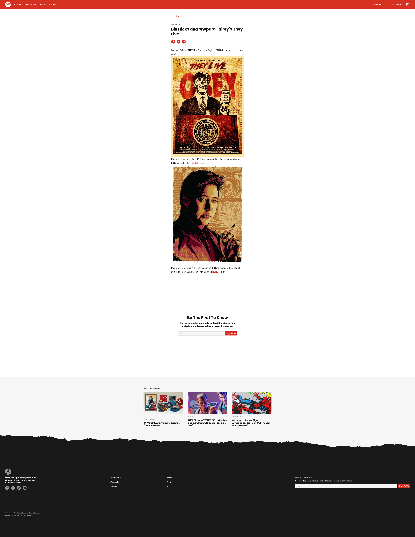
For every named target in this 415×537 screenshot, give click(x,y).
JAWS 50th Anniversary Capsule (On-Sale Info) (162, 424)
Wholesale (114, 482)
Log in (386, 4)
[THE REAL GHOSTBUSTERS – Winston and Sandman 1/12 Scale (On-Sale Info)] (207, 403)
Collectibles (30, 4)
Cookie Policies (34, 513)
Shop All (17, 4)
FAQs (169, 477)
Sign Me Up (231, 333)
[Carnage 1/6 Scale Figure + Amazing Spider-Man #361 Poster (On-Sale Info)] (251, 403)
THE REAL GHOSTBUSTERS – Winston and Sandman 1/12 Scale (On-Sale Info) (207, 423)
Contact (170, 482)
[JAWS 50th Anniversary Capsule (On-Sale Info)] (163, 403)
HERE (194, 162)
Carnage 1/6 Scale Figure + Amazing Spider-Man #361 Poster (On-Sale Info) (251, 423)
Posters (52, 4)
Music (42, 4)
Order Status (397, 4)
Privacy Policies (22, 513)
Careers (113, 486)
